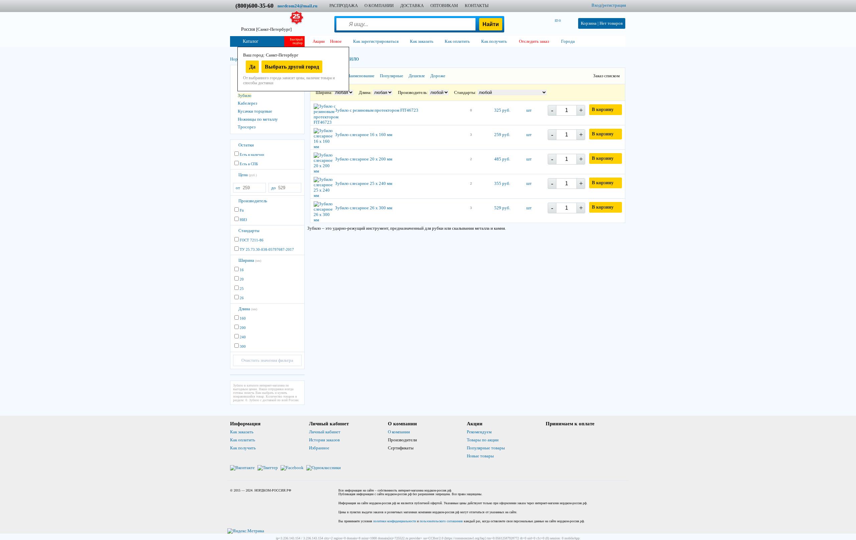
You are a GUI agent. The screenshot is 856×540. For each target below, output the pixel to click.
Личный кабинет (324, 431)
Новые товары (480, 455)
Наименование (360, 75)
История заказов (324, 439)
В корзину (603, 109)
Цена (247, 174)
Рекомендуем (479, 431)
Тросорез (246, 126)
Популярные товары (486, 447)
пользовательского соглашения (441, 521)
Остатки (246, 144)
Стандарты (248, 230)
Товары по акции (483, 439)
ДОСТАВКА (412, 5)
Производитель (252, 200)
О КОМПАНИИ (379, 5)
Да (252, 67)
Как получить (243, 447)
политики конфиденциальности (394, 521)
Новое (336, 41)
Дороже (437, 75)
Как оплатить (242, 439)
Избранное (319, 447)
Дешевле (417, 75)
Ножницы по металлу (258, 119)
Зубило (244, 95)
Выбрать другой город (292, 67)
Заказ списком (606, 75)
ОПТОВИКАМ (444, 5)
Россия (266, 29)
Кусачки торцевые (255, 111)
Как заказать (241, 431)
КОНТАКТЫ (477, 5)
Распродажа (343, 5)
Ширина (249, 260)
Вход (596, 5)
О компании (399, 431)
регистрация (614, 5)
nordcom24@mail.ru (297, 5)
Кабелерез (247, 103)
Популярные (391, 75)
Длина (247, 308)
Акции (319, 41)
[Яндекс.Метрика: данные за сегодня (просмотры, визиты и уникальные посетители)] (245, 531)
